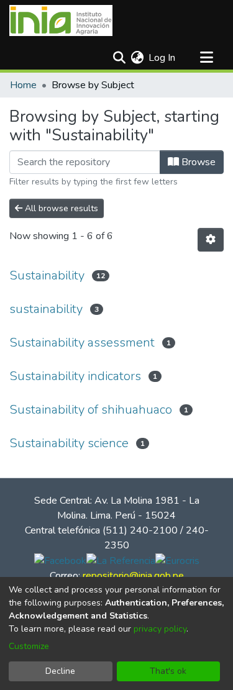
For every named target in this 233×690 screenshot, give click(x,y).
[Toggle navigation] (206, 58)
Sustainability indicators (75, 376)
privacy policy (160, 629)
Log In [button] (162, 58)
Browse (197, 162)
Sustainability (47, 275)
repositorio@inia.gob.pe (133, 576)
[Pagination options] (211, 240)
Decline (60, 671)
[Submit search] (119, 57)
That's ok (168, 671)
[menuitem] (137, 57)
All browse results (60, 208)
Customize (29, 646)
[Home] (60, 20)
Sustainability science (69, 443)
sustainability (46, 309)
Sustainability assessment (82, 342)
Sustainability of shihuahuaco (90, 409)
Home (23, 85)
